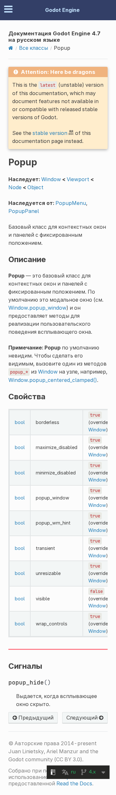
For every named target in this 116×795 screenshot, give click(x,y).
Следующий (82, 717)
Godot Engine (62, 10)
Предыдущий (35, 717)
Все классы (33, 48)
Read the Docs (74, 783)
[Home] (10, 47)
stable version (50, 133)
